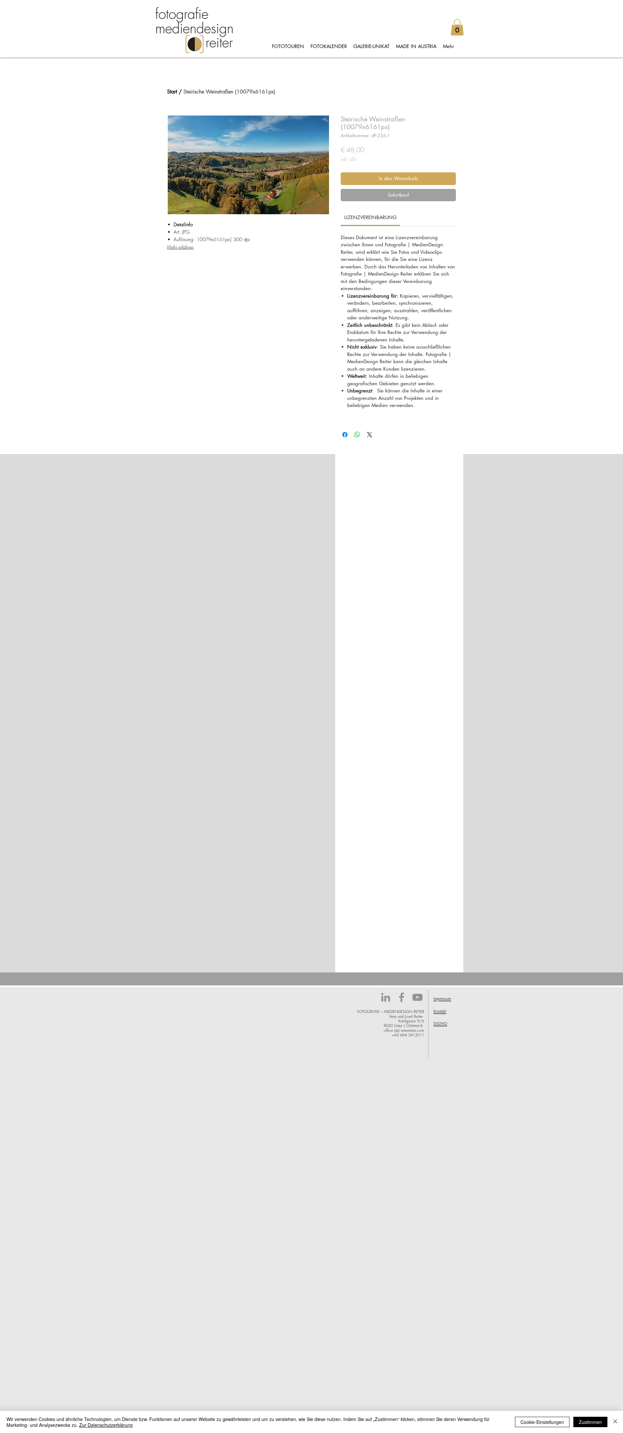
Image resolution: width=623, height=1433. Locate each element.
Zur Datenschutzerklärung (106, 1425)
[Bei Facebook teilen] (345, 435)
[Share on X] (369, 435)
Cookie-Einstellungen (542, 1422)
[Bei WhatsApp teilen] (357, 435)
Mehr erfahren (180, 247)
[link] (370, 217)
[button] (457, 27)
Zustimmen (590, 1422)
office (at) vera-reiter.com (404, 1030)
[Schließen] (615, 1422)
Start (172, 91)
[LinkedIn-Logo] (385, 997)
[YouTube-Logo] (417, 997)
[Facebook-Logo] (401, 997)
